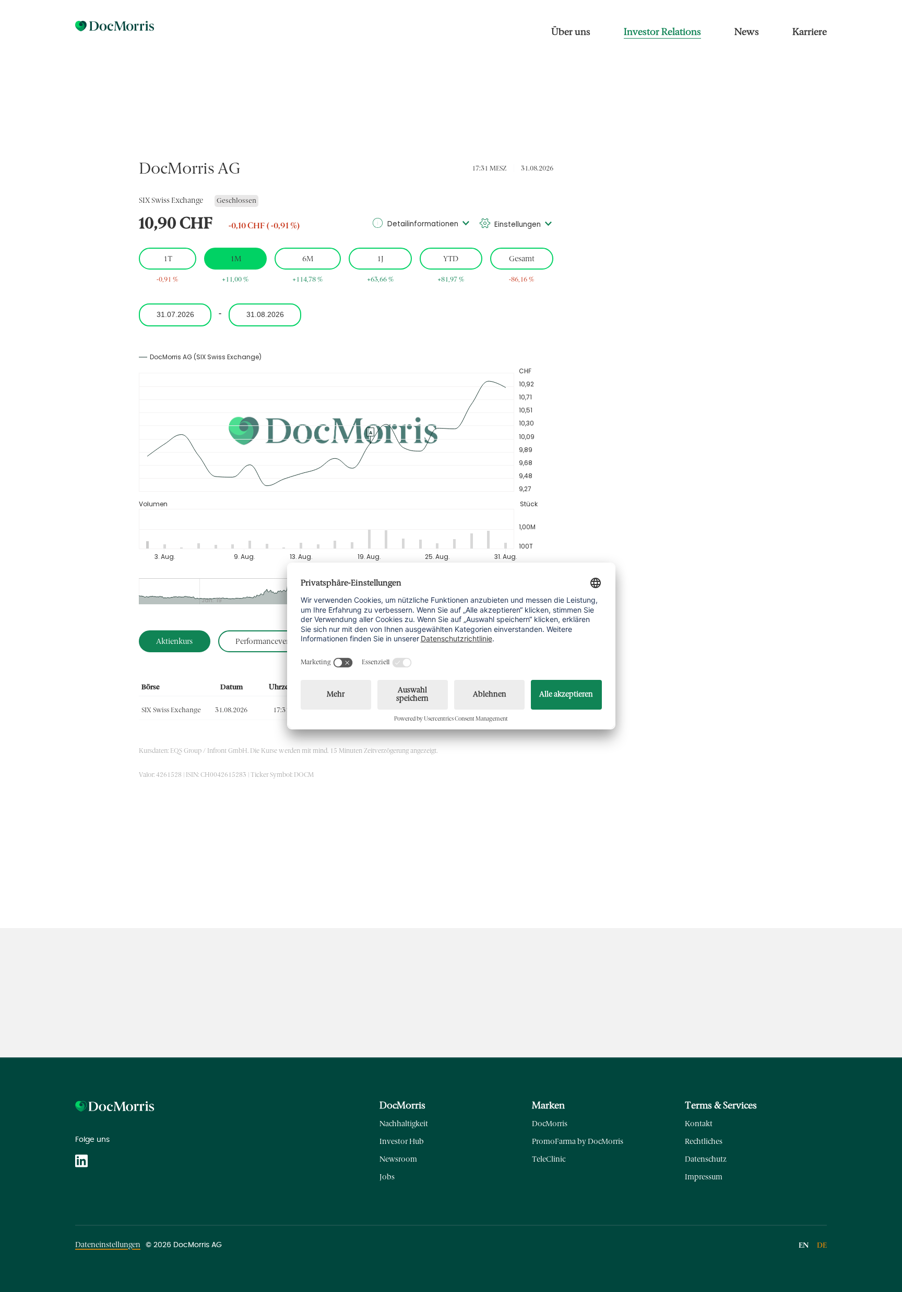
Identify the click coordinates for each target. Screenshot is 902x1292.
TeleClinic (548, 1159)
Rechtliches (703, 1141)
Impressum (703, 1177)
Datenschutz (706, 1159)
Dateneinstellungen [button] (107, 1244)
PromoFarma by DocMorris (577, 1141)
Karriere (809, 32)
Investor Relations (662, 32)
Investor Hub (401, 1141)
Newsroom (398, 1159)
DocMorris (549, 1123)
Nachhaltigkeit (403, 1123)
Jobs (387, 1177)
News (746, 32)
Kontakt (699, 1123)
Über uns (570, 32)
